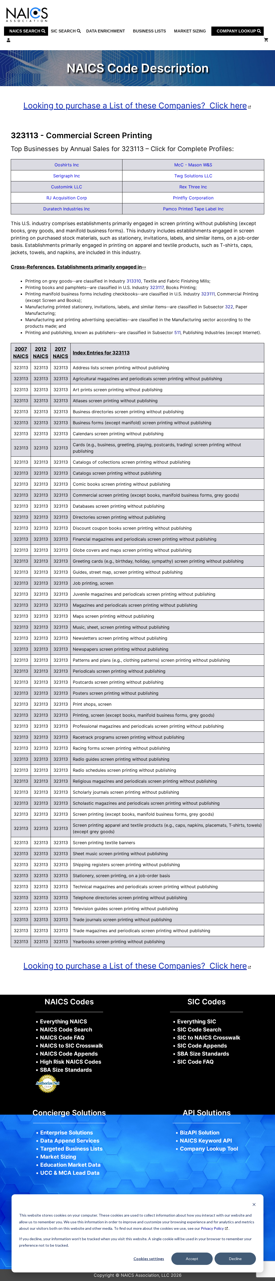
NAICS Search (25, 31)
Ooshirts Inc (67, 164)
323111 (208, 294)
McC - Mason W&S (193, 164)
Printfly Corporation (193, 197)
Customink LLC (66, 186)
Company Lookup (237, 31)
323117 (157, 287)
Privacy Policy (212, 1228)
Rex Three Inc (193, 186)
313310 (133, 281)
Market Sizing (190, 31)
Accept (192, 1258)
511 (177, 332)
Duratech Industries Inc (66, 208)
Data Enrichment (105, 31)
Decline (235, 1258)
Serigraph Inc (66, 175)
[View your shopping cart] (266, 40)
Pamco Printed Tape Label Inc (193, 208)
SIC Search (64, 31)
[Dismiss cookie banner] (254, 1205)
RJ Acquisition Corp (66, 197)
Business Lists (149, 31)
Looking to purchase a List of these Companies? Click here (135, 105)
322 (229, 306)
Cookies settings (148, 1258)
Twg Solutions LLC (193, 175)
